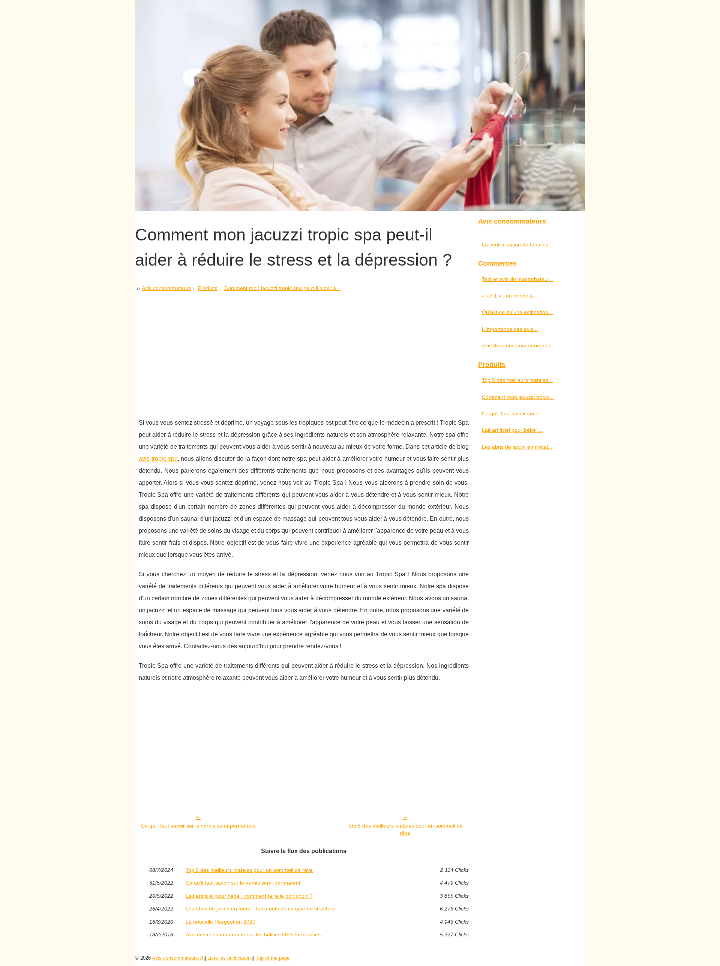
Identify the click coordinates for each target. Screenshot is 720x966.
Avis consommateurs (166, 288)
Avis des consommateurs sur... (518, 346)
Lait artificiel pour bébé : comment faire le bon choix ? (249, 895)
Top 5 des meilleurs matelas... (517, 380)
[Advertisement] (303, 349)
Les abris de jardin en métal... (517, 447)
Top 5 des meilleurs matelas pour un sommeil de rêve (405, 829)
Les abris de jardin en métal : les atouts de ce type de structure (260, 908)
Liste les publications (230, 958)
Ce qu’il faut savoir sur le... (513, 413)
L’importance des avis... (510, 329)
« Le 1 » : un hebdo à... (509, 296)
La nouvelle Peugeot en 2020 (220, 921)
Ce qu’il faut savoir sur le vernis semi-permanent (198, 826)
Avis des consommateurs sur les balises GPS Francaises (253, 934)
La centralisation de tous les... (517, 245)
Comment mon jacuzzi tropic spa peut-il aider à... (282, 288)
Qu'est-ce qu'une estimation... (517, 312)
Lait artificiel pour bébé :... (512, 430)
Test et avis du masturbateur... (518, 279)
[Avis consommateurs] (360, 105)
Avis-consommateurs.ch (178, 958)
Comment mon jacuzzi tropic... (518, 397)
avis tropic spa (158, 458)
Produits (208, 288)
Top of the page (273, 958)
